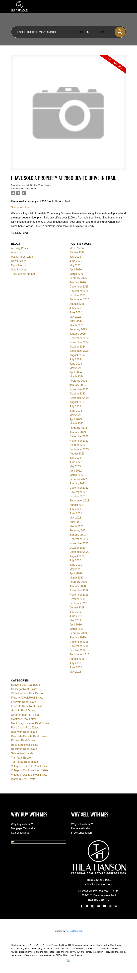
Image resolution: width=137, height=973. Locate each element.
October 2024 (78, 346)
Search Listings (20, 832)
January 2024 (78, 385)
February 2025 (78, 329)
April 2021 (76, 522)
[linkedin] (98, 906)
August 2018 (77, 658)
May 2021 (75, 517)
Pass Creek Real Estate (25, 727)
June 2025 (76, 312)
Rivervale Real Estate (24, 731)
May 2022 (75, 466)
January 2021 (78, 534)
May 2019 (75, 620)
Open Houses (19, 265)
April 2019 (76, 624)
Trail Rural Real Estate (24, 761)
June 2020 (76, 564)
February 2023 (78, 427)
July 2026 (75, 256)
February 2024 (78, 380)
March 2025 (77, 325)
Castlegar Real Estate (24, 689)
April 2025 (76, 320)
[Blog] (115, 906)
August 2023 (77, 402)
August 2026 (77, 252)
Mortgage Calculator (23, 828)
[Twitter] (87, 906)
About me (16, 252)
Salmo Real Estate (22, 753)
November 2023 (79, 389)
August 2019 (77, 607)
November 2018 (79, 646)
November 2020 (79, 543)
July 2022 (75, 457)
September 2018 (79, 654)
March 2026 (77, 273)
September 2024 (79, 350)
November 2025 (79, 291)
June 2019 (76, 616)
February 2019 (78, 633)
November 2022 (79, 440)
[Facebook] (81, 906)
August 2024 (77, 355)
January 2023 (78, 432)
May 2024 (75, 368)
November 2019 (79, 594)
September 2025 (79, 299)
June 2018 (76, 667)
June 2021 (76, 513)
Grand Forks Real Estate (25, 714)
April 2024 (76, 372)
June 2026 (76, 261)
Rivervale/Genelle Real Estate (29, 736)
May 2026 (75, 265)
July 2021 (75, 509)
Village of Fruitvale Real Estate (29, 766)
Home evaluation (81, 828)
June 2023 (76, 410)
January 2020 (78, 586)
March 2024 (77, 376)
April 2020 (76, 573)
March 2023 (77, 423)
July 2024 (75, 359)
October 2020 (78, 547)
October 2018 (78, 650)
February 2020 (78, 581)
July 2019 (75, 611)
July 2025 (75, 308)
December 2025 (79, 286)
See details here (20, 207)
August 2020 (77, 556)
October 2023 (78, 393)
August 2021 (77, 504)
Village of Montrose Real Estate (29, 770)
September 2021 (79, 500)
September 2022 (79, 449)
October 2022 (78, 444)
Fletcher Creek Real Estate (27, 697)
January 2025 (78, 333)
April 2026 (76, 269)
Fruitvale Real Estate (23, 702)
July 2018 (75, 663)
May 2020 (75, 569)
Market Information (22, 256)
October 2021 (78, 496)
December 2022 (79, 436)
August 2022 (77, 453)
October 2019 (78, 599)
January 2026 (78, 282)
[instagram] (93, 906)
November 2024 (79, 342)
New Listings (18, 261)
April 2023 (76, 419)
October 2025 (78, 295)
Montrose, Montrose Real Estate (30, 723)
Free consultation (81, 832)
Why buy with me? (22, 824)
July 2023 (75, 406)
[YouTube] (104, 906)
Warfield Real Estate (23, 779)
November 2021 (79, 492)
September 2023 (79, 397)
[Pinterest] (110, 906)
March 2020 (77, 577)
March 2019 (77, 628)
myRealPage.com (74, 931)
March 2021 (77, 526)
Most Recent (77, 248)
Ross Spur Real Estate (24, 744)
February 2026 (78, 278)
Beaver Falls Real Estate (26, 684)
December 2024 (79, 338)
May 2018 (75, 671)
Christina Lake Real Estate (27, 693)
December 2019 (79, 590)
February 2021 (78, 530)
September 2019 (79, 603)
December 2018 (79, 641)
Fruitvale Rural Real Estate (27, 706)
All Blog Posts (19, 248)
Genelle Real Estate (23, 710)
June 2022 (76, 462)
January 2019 (78, 637)
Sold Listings (18, 269)
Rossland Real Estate (24, 749)
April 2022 (76, 470)
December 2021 (79, 487)
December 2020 (79, 539)
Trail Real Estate (29, 188)
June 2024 (76, 363)
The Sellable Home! (23, 273)
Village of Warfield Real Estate (29, 774)
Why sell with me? (82, 824)
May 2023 (75, 415)
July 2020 (75, 560)
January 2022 (78, 483)
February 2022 (78, 479)
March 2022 (77, 475)
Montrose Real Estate (24, 719)
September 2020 (79, 551)
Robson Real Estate (23, 740)
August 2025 (77, 303)
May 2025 (75, 316)
